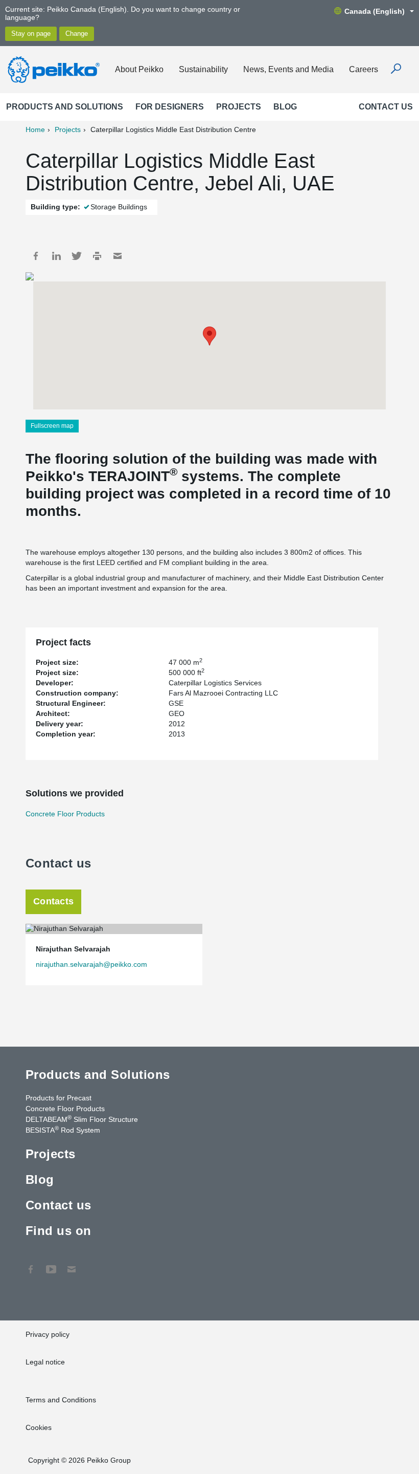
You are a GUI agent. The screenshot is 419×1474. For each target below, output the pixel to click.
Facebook (36, 256)
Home (35, 129)
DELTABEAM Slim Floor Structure (82, 1118)
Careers (363, 69)
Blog (285, 106)
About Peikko (139, 69)
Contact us (386, 106)
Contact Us (71, 1264)
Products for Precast (58, 1098)
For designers (169, 106)
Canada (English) (374, 11)
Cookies (39, 1427)
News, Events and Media (288, 69)
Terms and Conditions (61, 1400)
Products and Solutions (64, 106)
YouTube (51, 1264)
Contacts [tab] (53, 901)
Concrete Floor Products (65, 814)
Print (97, 256)
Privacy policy (47, 1334)
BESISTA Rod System (63, 1129)
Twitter (77, 256)
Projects (238, 106)
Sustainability (203, 69)
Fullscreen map (52, 425)
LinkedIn (56, 256)
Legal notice (45, 1362)
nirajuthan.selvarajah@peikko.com (91, 964)
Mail (117, 256)
